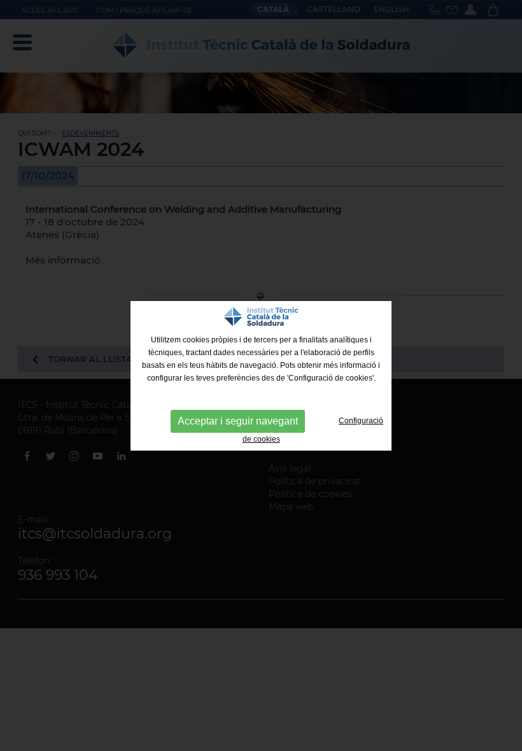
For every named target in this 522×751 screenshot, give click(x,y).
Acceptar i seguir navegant (238, 421)
